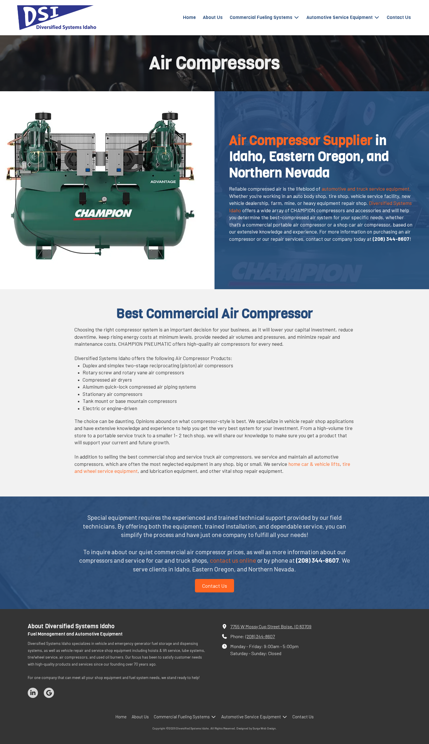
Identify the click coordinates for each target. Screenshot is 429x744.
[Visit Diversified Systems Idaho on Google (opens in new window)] (49, 693)
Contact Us (214, 585)
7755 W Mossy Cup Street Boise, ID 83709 (270, 626)
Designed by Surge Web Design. (256, 728)
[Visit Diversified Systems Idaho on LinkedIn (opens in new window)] (33, 693)
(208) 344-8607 (260, 636)
